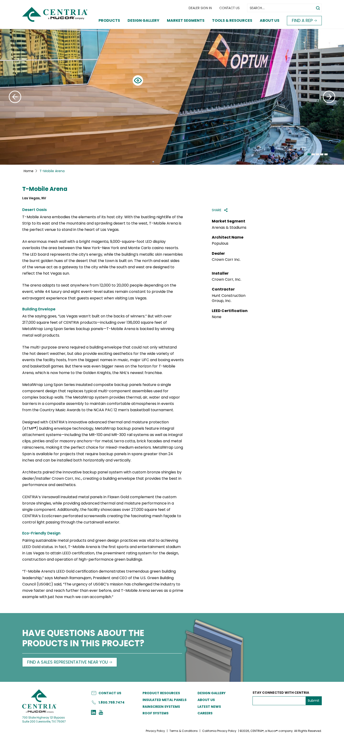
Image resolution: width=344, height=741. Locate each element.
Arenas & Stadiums (229, 227)
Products (109, 20)
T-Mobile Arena (44, 189)
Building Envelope (38, 309)
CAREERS (205, 713)
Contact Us (229, 8)
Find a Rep (302, 20)
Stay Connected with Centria (281, 693)
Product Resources (161, 693)
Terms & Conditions (183, 731)
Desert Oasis (34, 209)
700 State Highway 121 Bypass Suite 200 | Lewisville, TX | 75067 (44, 719)
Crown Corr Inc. (226, 259)
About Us (269, 20)
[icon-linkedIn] (93, 713)
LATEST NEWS (209, 706)
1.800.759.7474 (111, 702)
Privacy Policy (155, 731)
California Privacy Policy (219, 731)
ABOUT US (206, 699)
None (216, 317)
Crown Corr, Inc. (226, 279)
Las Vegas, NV (34, 198)
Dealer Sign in (200, 8)
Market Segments (186, 20)
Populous (220, 243)
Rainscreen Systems (161, 706)
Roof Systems (155, 713)
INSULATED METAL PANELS (165, 699)
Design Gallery (143, 20)
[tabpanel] (172, 97)
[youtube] (101, 713)
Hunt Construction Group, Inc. (228, 298)
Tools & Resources (232, 20)
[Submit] (15, 97)
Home (28, 171)
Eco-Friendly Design (41, 533)
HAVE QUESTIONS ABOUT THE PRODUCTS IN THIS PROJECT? (83, 638)
